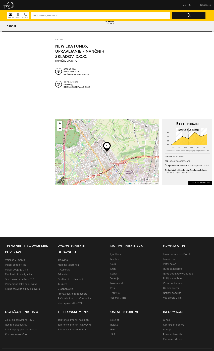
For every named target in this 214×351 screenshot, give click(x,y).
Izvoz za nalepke (173, 269)
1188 (112, 334)
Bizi (112, 329)
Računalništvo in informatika (74, 298)
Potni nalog (169, 264)
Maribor (114, 259)
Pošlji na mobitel (172, 278)
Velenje (114, 278)
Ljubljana (115, 254)
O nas (166, 320)
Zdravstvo (63, 274)
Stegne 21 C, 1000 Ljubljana (71, 70)
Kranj (113, 269)
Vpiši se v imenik (15, 260)
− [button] (60, 128)
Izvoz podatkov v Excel (176, 254)
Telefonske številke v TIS (19, 279)
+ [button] (60, 123)
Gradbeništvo (65, 289)
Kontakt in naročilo (16, 334)
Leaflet (129, 183)
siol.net (114, 320)
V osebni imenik (172, 283)
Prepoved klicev (172, 339)
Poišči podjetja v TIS (17, 269)
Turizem (62, 284)
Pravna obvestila (172, 334)
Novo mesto (117, 283)
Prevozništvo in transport (72, 294)
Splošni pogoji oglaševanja (20, 329)
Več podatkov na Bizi (200, 182)
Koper (113, 274)
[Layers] (61, 179)
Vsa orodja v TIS (172, 298)
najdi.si (114, 325)
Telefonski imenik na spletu (73, 320)
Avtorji (167, 329)
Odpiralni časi (171, 288)
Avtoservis (64, 269)
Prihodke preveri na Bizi (198, 165)
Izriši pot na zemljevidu (76, 74)
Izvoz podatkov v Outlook (178, 274)
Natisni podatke (172, 293)
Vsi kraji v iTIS (118, 298)
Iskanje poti (169, 259)
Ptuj (112, 288)
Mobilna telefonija (68, 265)
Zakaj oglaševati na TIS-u (19, 320)
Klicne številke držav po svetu (22, 289)
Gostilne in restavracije (71, 279)
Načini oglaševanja (16, 325)
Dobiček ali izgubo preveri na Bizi (179, 172)
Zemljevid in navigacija (18, 274)
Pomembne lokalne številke (21, 284)
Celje (113, 264)
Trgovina (63, 260)
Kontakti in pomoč (173, 325)
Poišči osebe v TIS (15, 265)
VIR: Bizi (59, 39)
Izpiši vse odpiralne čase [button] (77, 87)
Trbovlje (115, 293)
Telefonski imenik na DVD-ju (74, 325)
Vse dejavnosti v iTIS (70, 303)
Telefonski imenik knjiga (72, 329)
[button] (10, 5)
